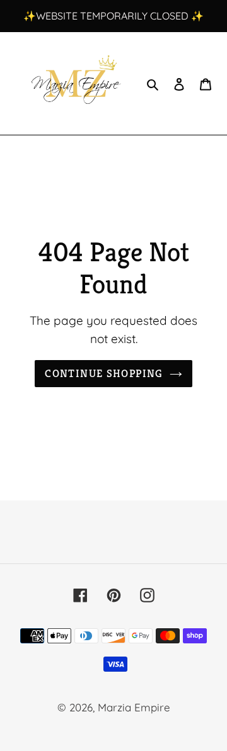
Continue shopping (104, 373)
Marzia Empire (134, 707)
